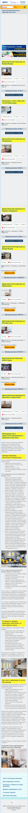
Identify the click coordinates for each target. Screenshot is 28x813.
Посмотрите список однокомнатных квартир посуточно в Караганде (12, 746)
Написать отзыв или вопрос (9, 81)
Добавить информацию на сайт (12, 789)
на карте (23, 78)
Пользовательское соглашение (14, 808)
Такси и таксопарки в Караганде (12, 778)
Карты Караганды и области (11, 781)
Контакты (14, 810)
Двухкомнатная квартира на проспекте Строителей (13, 396)
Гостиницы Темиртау (9, 792)
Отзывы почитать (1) (7, 78)
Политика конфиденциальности (14, 807)
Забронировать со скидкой (14, 95)
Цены (17, 78)
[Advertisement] (14, 30)
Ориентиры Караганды (10, 795)
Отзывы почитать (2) (7, 116)
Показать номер (9, 273)
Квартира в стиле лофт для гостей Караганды (13, 102)
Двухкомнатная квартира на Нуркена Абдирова (13, 210)
